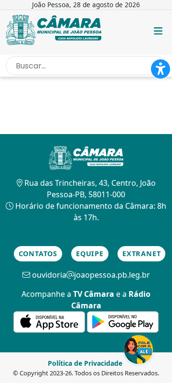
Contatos (38, 253)
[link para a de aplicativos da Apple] (50, 321)
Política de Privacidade (85, 363)
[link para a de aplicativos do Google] (123, 321)
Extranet (141, 253)
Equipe (90, 253)
